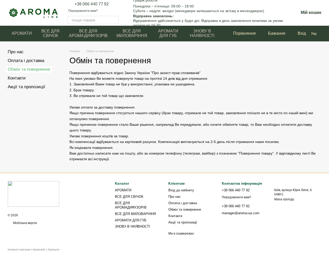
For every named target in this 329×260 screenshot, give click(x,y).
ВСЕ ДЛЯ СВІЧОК (50, 33)
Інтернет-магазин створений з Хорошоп (33, 249)
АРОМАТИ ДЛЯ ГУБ (168, 33)
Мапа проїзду (284, 199)
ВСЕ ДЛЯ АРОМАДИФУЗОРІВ (88, 33)
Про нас (16, 51)
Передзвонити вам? (83, 11)
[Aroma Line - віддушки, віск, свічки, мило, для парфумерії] (33, 193)
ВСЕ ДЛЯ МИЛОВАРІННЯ (131, 33)
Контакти (17, 78)
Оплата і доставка (26, 60)
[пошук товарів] (115, 20)
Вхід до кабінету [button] (181, 190)
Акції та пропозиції (26, 86)
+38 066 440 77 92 (92, 4)
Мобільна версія (24, 223)
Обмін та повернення (184, 209)
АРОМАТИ (22, 33)
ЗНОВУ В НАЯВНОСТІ (202, 33)
